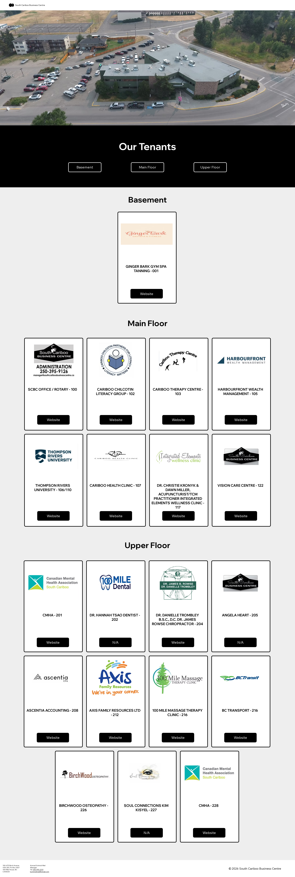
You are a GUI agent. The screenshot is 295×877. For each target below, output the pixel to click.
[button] (115, 642)
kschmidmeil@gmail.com (39, 872)
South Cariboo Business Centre (30, 5)
